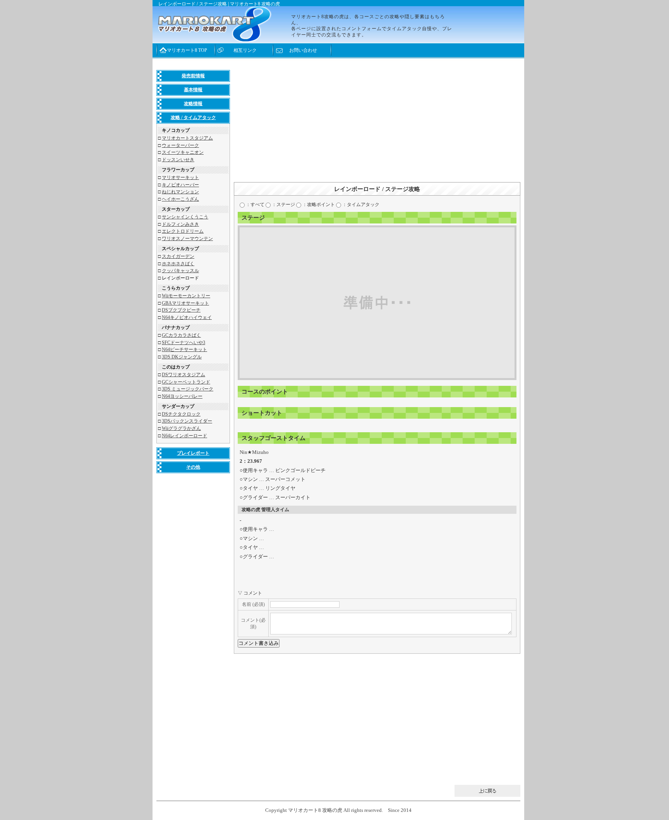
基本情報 (193, 89)
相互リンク (245, 50)
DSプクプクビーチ (181, 310)
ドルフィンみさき (180, 224)
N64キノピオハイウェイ (187, 317)
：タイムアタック (360, 204)
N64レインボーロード (184, 435)
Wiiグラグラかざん (181, 428)
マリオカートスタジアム (187, 138)
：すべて (254, 204)
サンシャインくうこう (185, 217)
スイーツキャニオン (183, 152)
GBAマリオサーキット (185, 303)
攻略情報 (193, 103)
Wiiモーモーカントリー (186, 295)
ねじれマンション (180, 191)
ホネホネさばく (178, 263)
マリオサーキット (180, 177)
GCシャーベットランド (186, 382)
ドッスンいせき (178, 159)
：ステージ (283, 204)
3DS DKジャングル (182, 357)
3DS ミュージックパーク (187, 389)
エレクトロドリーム (183, 231)
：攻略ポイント (318, 204)
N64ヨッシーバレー (182, 396)
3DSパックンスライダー (187, 421)
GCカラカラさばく (181, 335)
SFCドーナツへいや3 (183, 342)
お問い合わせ (303, 50)
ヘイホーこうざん (180, 199)
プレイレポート (193, 453)
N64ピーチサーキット (184, 349)
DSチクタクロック (181, 414)
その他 (193, 467)
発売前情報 (193, 75)
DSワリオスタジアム (183, 374)
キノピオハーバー (180, 185)
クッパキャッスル (180, 270)
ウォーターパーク (180, 145)
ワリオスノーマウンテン (187, 238)
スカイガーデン (178, 256)
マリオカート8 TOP (187, 50)
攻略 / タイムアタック (193, 117)
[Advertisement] (377, 124)
